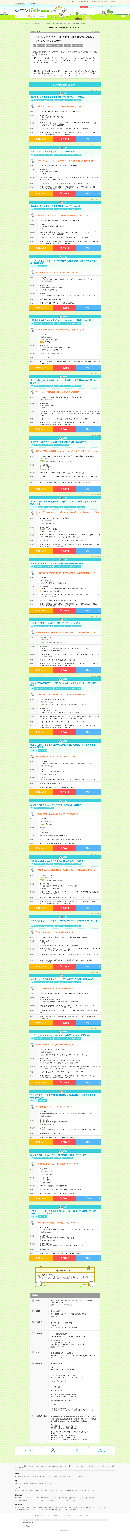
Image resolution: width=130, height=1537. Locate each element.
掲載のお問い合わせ (91, 1515)
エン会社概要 (79, 1515)
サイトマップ (112, 6)
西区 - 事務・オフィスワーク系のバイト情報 (27, 1498)
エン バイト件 (32, 3)
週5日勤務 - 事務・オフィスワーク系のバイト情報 (30, 1509)
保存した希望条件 (40, 16)
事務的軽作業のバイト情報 (44, 1483)
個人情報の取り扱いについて (42, 1515)
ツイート (77, 1451)
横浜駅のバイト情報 (45, 1476)
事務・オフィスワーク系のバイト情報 (25, 1483)
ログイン (92, 7)
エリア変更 (53, 11)
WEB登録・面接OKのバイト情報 (24, 1491)
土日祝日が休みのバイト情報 (87, 1491)
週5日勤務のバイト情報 (71, 1491)
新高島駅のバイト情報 (59, 1476)
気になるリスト (23, 16)
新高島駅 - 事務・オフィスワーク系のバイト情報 (30, 1500)
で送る (28, 1450)
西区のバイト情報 (20, 1476)
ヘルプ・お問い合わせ (102, 6)
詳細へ (88, 139)
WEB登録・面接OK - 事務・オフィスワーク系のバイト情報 (31, 1507)
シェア (53, 1451)
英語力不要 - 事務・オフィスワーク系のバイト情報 (63, 1507)
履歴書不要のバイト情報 (56, 1491)
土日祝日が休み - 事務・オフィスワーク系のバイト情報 (61, 1509)
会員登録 (84, 7)
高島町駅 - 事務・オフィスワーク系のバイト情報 (54, 1498)
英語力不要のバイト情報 (41, 1491)
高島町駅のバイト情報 (32, 1476)
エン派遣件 (20, 3)
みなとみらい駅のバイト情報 (74, 1476)
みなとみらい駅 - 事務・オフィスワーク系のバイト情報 (60, 1500)
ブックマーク (101, 1451)
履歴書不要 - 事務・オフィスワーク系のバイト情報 (92, 1507)
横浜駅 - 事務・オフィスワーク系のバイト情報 (81, 1498)
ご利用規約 (55, 1515)
